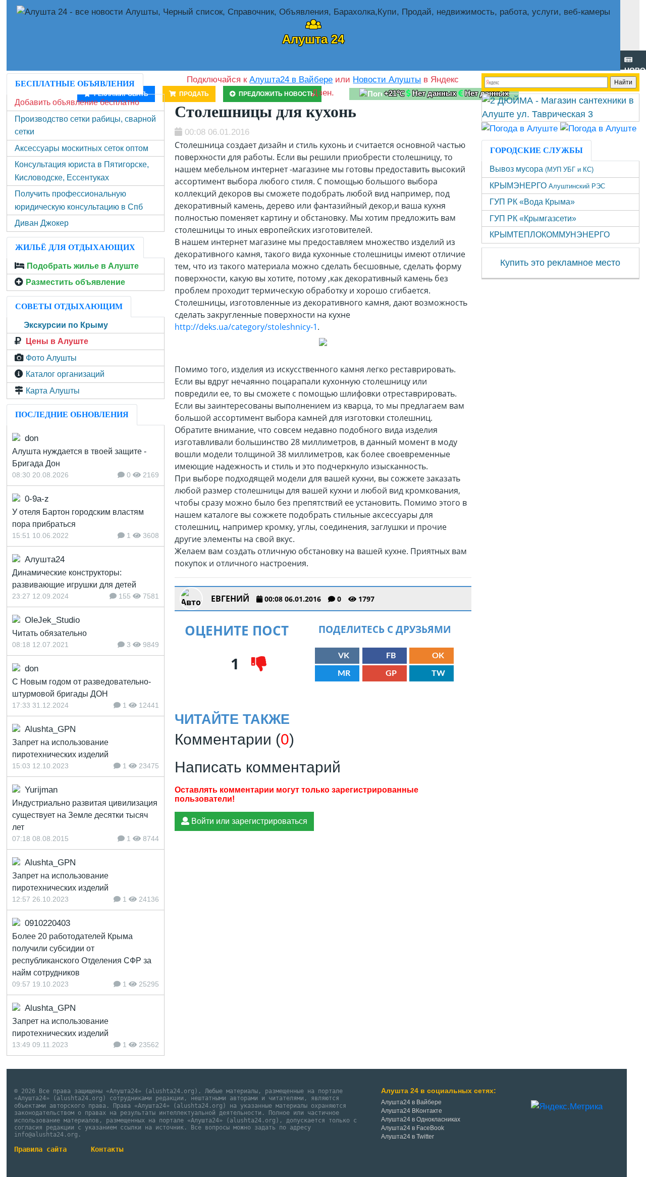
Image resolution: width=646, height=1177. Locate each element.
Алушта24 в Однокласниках (420, 1119)
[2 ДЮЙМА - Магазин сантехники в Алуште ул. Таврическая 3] (560, 107)
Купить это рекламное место (560, 263)
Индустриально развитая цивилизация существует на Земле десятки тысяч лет (84, 815)
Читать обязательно (49, 633)
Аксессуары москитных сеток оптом (81, 148)
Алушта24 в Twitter (407, 1136)
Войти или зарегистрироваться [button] (248, 821)
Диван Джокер (42, 223)
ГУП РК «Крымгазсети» (533, 218)
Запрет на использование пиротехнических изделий (60, 748)
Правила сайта (40, 1149)
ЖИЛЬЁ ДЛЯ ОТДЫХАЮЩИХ (75, 247)
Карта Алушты (53, 390)
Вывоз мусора (542, 169)
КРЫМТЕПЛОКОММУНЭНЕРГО (550, 234)
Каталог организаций (65, 374)
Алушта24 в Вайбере (411, 1102)
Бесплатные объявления (75, 83)
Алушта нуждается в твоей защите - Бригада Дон (79, 457)
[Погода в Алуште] (519, 128)
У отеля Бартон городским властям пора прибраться (78, 518)
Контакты (107, 1149)
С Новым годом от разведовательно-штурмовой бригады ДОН (81, 687)
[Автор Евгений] (191, 598)
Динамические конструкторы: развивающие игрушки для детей (74, 578)
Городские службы (536, 150)
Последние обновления (72, 414)
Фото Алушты (51, 358)
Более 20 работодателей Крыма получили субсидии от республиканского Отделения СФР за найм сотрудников (81, 954)
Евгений (230, 599)
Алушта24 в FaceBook (412, 1128)
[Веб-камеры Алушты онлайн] (598, 128)
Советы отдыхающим (69, 306)
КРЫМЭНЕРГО (547, 185)
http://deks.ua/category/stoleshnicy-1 (246, 326)
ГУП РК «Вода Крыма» (532, 202)
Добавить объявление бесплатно (77, 102)
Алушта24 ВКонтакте (411, 1110)
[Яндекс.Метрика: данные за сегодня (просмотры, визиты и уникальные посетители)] (567, 1106)
